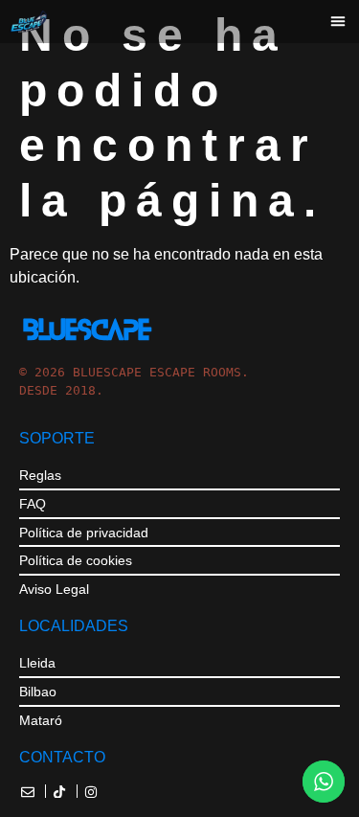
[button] (337, 21)
